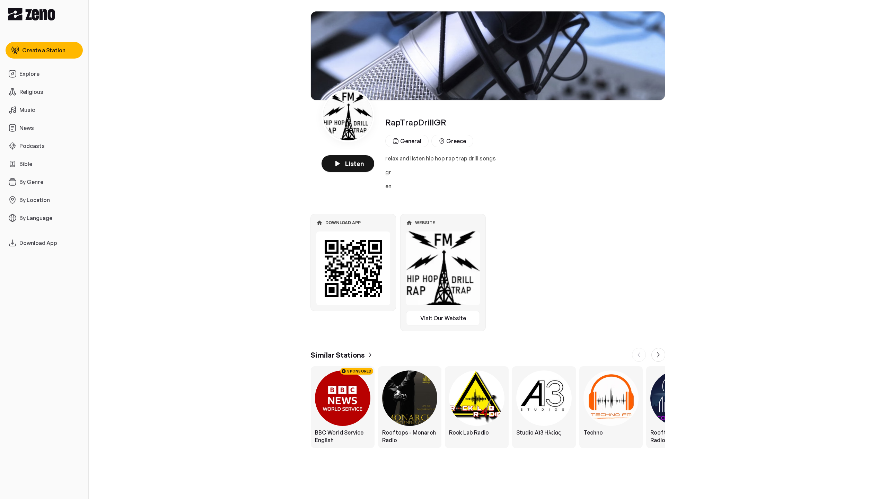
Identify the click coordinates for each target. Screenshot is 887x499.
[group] (487, 407)
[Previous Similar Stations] (639, 355)
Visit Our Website (443, 318)
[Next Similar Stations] (658, 355)
